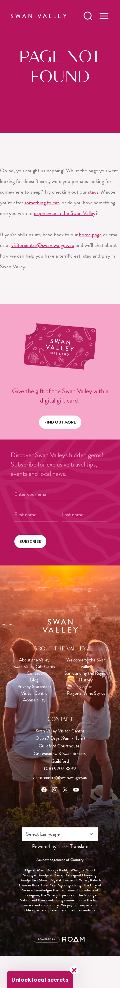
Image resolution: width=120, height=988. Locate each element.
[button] (40, 979)
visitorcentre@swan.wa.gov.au (42, 245)
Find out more (60, 422)
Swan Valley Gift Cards (34, 666)
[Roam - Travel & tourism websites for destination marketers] (74, 940)
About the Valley (34, 660)
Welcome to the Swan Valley (86, 663)
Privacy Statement (34, 686)
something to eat (41, 203)
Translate (79, 846)
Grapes (85, 686)
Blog (34, 680)
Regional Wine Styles (86, 693)
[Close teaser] (74, 970)
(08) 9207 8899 (60, 768)
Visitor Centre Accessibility (34, 696)
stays (93, 192)
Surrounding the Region (86, 673)
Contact (34, 673)
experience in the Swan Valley (64, 213)
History (86, 680)
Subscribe (30, 541)
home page (90, 235)
